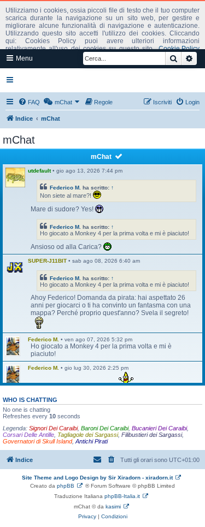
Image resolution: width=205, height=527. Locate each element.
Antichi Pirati (91, 441)
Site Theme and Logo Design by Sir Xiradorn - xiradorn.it (97, 478)
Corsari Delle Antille (28, 434)
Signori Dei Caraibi (53, 428)
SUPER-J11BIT (47, 261)
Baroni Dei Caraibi (104, 428)
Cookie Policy (179, 48)
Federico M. (65, 188)
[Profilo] (15, 267)
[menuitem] (29, 102)
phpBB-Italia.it (122, 496)
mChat (101, 157)
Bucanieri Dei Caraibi (159, 428)
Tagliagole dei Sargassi (87, 434)
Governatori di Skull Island (37, 441)
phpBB (65, 486)
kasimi (113, 507)
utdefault (39, 171)
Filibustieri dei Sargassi (151, 434)
